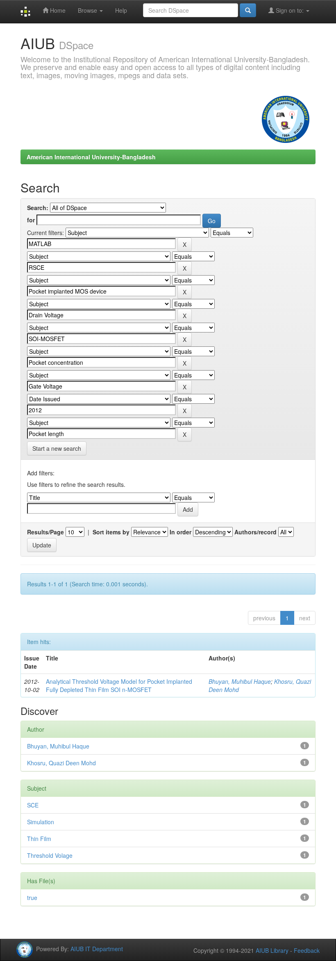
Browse (88, 10)
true (32, 897)
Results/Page (45, 532)
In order (180, 532)
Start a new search (56, 448)
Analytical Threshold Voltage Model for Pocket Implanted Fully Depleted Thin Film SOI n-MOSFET (119, 685)
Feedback (307, 950)
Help (121, 10)
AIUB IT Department (96, 948)
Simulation (40, 822)
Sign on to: (289, 10)
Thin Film (39, 838)
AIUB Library (272, 950)
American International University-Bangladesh (91, 157)
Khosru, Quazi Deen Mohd (61, 763)
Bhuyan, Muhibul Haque (240, 681)
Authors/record (255, 532)
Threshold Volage (50, 855)
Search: (37, 208)
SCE (33, 805)
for (31, 220)
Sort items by (111, 532)
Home (57, 10)
